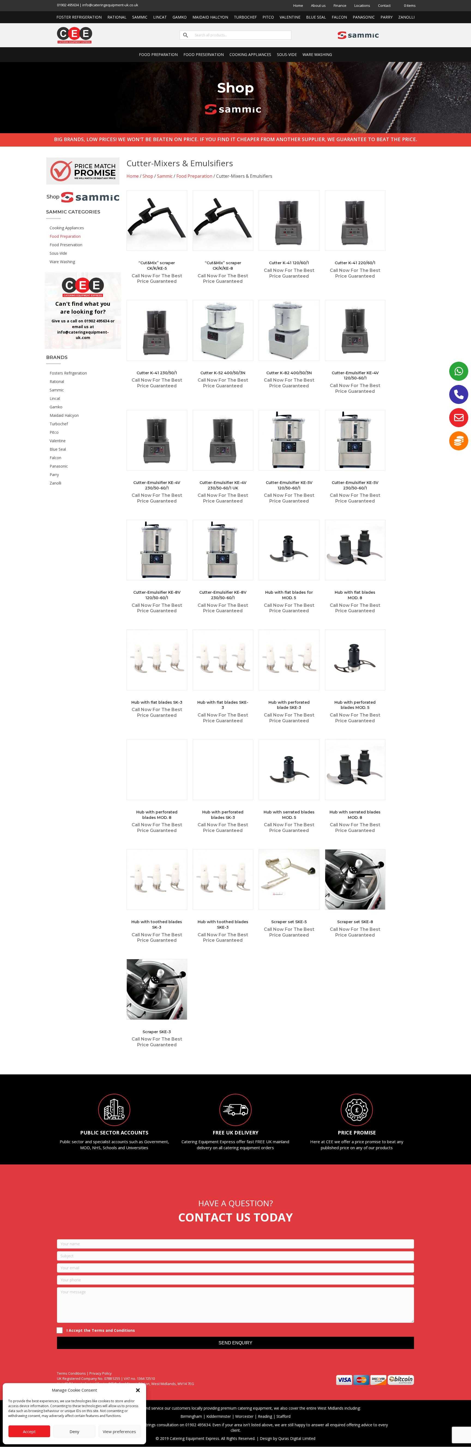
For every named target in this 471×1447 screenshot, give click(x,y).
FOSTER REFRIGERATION (79, 17)
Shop (148, 176)
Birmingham (191, 1416)
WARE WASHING (317, 54)
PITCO (268, 17)
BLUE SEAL (316, 17)
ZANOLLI (406, 17)
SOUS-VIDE (287, 54)
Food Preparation (194, 176)
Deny (74, 1431)
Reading (265, 1416)
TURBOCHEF (245, 17)
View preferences (119, 1431)
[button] (138, 1390)
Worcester (244, 1416)
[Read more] (181, 199)
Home (298, 5)
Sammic (165, 176)
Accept (29, 1431)
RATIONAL (116, 17)
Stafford (283, 1416)
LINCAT (160, 17)
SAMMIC (139, 17)
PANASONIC (364, 17)
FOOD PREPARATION (158, 54)
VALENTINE (290, 17)
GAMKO (180, 17)
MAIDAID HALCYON (210, 17)
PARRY (386, 17)
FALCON (339, 17)
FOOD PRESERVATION (203, 54)
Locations (362, 5)
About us (318, 5)
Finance (340, 5)
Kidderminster (218, 1416)
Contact (384, 5)
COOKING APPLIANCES (250, 54)
